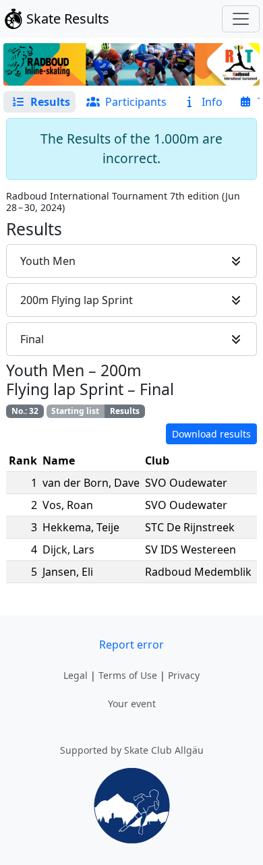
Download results (211, 433)
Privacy (184, 675)
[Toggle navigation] (241, 18)
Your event (132, 703)
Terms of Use (127, 675)
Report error (131, 644)
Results (125, 411)
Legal (75, 675)
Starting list (75, 411)
